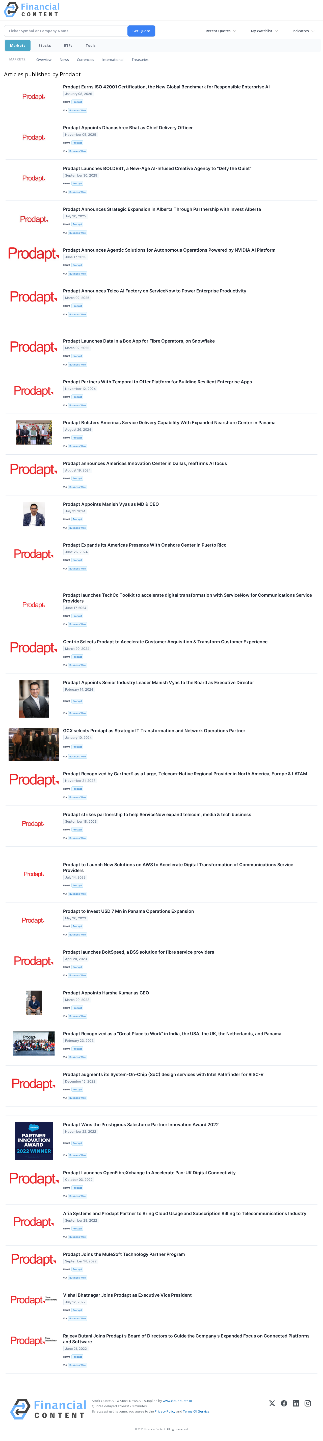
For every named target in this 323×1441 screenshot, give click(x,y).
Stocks (45, 45)
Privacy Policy (165, 1411)
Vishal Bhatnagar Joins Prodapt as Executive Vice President (127, 1295)
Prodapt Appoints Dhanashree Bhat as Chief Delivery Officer (128, 127)
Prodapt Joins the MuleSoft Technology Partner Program (124, 1254)
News (64, 59)
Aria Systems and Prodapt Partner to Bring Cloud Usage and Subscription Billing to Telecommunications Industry (184, 1213)
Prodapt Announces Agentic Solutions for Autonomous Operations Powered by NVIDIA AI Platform (169, 250)
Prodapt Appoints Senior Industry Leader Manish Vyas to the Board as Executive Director (158, 682)
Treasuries (140, 59)
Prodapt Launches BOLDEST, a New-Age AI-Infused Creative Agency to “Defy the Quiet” (157, 168)
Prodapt (77, 101)
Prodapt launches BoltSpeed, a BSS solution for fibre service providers (138, 952)
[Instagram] (308, 1409)
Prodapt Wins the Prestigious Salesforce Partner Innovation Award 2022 (141, 1124)
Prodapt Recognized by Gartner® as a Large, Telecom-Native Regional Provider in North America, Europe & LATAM (185, 773)
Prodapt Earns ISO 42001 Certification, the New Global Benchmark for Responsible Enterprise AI (166, 86)
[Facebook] (284, 1409)
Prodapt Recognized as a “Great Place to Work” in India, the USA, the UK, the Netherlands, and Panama (172, 1033)
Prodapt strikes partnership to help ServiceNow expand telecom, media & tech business (157, 814)
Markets (17, 45)
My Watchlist (261, 30)
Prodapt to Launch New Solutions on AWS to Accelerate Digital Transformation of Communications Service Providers (178, 867)
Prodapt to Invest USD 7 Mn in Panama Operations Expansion (128, 911)
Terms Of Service (196, 1411)
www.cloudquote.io (177, 1400)
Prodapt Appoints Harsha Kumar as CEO (106, 992)
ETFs (68, 45)
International (112, 59)
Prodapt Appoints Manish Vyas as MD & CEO (111, 504)
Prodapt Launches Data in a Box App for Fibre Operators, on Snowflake (139, 341)
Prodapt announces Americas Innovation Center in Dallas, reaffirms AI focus (145, 463)
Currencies (85, 59)
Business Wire (77, 110)
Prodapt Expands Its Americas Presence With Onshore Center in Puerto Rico (145, 545)
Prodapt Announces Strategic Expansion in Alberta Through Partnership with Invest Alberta (162, 209)
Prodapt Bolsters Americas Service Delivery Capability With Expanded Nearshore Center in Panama (169, 422)
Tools (91, 45)
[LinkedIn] (296, 1409)
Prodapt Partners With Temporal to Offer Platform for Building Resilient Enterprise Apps (157, 381)
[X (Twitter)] (272, 1409)
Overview (43, 59)
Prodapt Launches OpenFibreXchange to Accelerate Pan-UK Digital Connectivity (149, 1172)
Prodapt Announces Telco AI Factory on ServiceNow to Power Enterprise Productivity (154, 290)
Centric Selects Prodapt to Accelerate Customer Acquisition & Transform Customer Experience (165, 641)
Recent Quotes (218, 30)
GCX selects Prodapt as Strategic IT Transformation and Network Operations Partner (154, 730)
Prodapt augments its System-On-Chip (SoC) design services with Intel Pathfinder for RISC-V (163, 1074)
